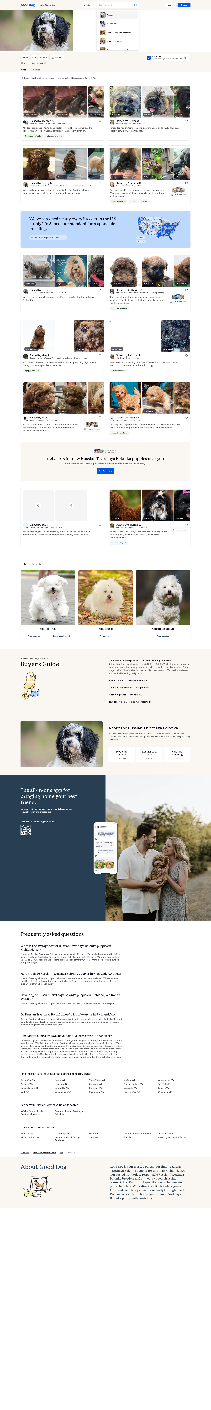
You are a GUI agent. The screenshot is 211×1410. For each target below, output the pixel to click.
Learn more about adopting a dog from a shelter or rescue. (91, 1057)
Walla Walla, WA (97, 1080)
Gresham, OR (165, 1092)
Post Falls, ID (164, 1084)
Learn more (113, 739)
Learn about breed (61, 636)
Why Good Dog (48, 5)
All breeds (25, 1153)
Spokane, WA (95, 1084)
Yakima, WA (129, 1080)
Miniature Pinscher (30, 1137)
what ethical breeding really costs (125, 673)
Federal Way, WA (132, 1092)
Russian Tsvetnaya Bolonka (44, 1153)
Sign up (184, 5)
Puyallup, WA (95, 1088)
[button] (39, 102)
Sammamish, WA (63, 1092)
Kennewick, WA (28, 1080)
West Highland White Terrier (172, 1137)
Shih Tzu (128, 1137)
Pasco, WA (60, 1080)
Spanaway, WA (96, 1092)
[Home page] (28, 5)
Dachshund (94, 1133)
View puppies (34, 636)
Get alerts (107, 471)
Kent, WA (25, 1092)
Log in (171, 5)
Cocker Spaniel (62, 1133)
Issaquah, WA (130, 1088)
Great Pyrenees (166, 1133)
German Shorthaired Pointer (138, 1133)
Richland (71, 1153)
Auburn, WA (164, 1088)
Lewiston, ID (61, 1084)
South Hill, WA (62, 1088)
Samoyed (94, 1137)
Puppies (36, 70)
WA (61, 1153)
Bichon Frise (27, 1133)
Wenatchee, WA (166, 1080)
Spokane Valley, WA (133, 1084)
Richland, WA (41, 63)
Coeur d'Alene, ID (29, 1088)
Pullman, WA (27, 1084)
